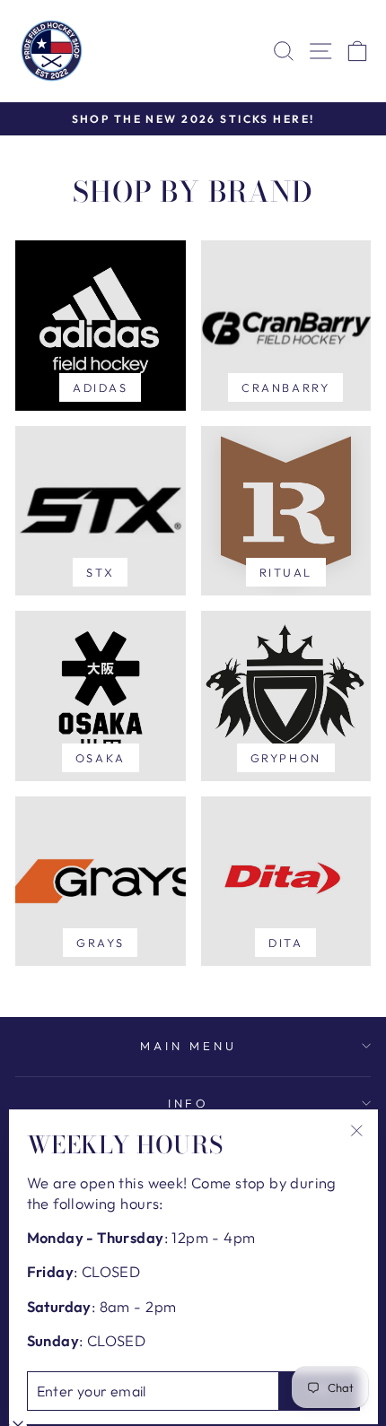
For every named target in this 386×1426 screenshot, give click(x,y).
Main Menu (188, 1046)
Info (189, 1103)
